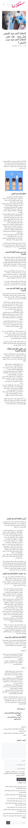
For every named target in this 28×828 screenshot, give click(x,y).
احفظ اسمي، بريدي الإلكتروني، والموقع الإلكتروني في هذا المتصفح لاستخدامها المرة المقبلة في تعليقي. (14, 773)
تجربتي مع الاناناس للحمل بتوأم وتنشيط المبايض (14, 813)
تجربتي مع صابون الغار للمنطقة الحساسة (16, 801)
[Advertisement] (14, 104)
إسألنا (22, 727)
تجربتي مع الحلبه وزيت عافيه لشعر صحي (16, 798)
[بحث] (8, 822)
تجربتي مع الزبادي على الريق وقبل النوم (16, 807)
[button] (8, 4)
